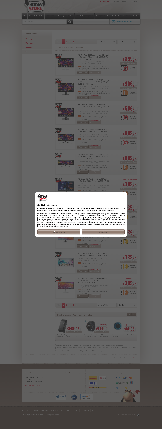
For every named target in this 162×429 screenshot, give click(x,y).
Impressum (64, 226)
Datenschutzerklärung (51, 226)
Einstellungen (62, 224)
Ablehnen (103, 232)
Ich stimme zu (59, 232)
